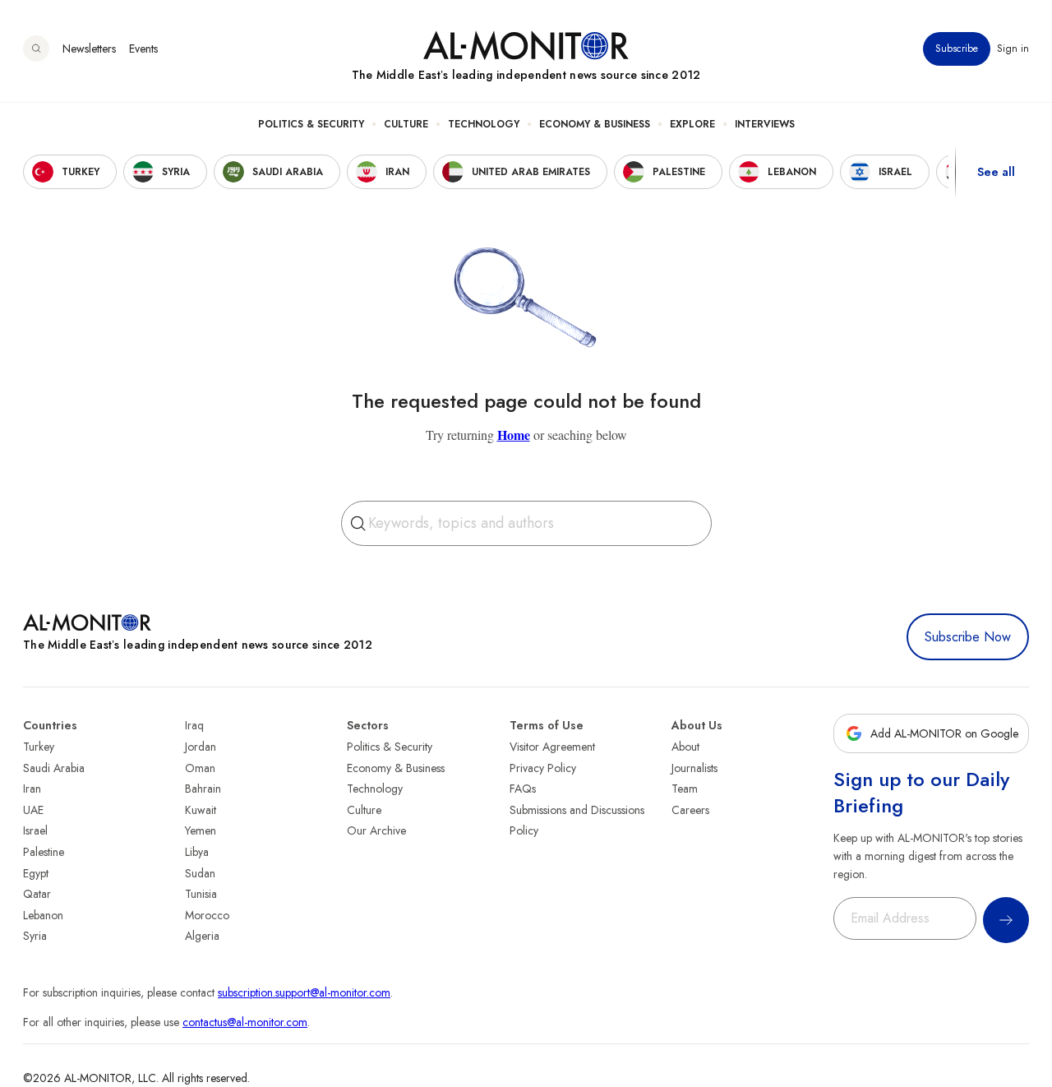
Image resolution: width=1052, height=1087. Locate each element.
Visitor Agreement (552, 746)
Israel (35, 830)
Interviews (765, 124)
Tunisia (201, 894)
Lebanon (43, 915)
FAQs (523, 788)
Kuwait (200, 810)
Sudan (200, 873)
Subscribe (956, 48)
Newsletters (89, 48)
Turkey (38, 746)
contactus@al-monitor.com (244, 1022)
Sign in (1013, 48)
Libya (197, 852)
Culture (406, 124)
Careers (690, 810)
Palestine (43, 852)
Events (143, 48)
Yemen (200, 830)
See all (996, 172)
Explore (692, 124)
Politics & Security (311, 124)
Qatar (37, 894)
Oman (200, 768)
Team (684, 788)
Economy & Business (594, 124)
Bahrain (203, 788)
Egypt (35, 873)
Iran (32, 788)
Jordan (200, 746)
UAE (33, 810)
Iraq (194, 725)
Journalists (694, 768)
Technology (483, 124)
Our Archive (376, 830)
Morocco (207, 915)
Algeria (202, 935)
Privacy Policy (543, 768)
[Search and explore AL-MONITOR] (36, 48)
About (685, 746)
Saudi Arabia (54, 768)
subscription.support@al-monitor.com (304, 992)
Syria (35, 935)
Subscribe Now (968, 636)
